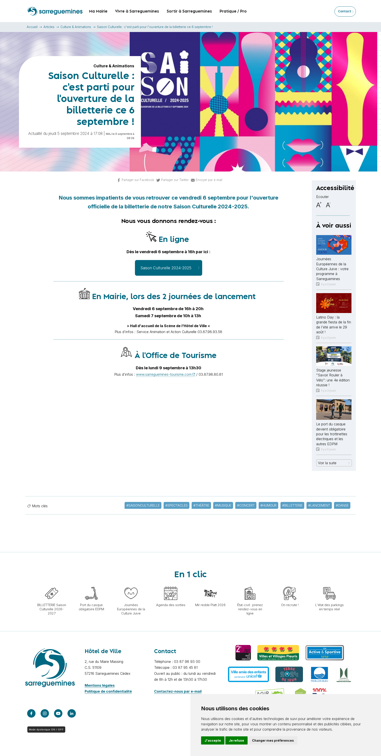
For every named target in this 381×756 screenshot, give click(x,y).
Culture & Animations (75, 27)
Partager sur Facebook (138, 180)
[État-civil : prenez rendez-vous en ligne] (250, 584)
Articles (48, 27)
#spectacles (176, 505)
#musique (223, 505)
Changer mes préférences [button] (273, 740)
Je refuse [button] (236, 740)
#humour (268, 505)
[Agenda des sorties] (170, 584)
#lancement (319, 505)
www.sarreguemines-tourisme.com (164, 374)
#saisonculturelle (143, 505)
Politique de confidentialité (108, 691)
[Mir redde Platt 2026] (210, 584)
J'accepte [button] (213, 740)
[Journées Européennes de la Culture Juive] (131, 584)
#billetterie (292, 505)
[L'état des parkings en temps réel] (329, 584)
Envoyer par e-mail (209, 180)
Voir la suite (327, 463)
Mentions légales (100, 685)
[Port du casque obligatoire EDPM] (91, 584)
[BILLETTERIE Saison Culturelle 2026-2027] (51, 584)
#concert (246, 505)
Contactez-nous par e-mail (178, 691)
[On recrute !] (290, 584)
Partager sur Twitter (175, 180)
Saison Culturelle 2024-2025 (165, 268)
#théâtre (201, 505)
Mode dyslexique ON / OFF (46, 729)
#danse (342, 505)
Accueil (32, 27)
